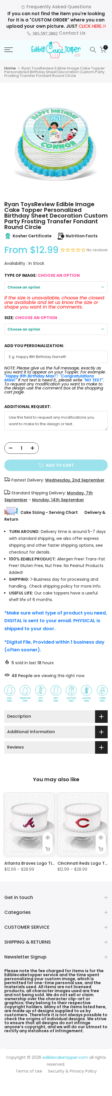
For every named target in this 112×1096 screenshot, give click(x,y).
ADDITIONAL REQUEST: (27, 406)
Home (10, 68)
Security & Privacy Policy (72, 1071)
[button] (73, 250)
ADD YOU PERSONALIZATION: (34, 346)
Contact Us (58, 33)
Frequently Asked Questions (58, 6)
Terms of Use (29, 1071)
